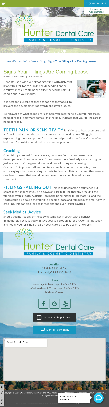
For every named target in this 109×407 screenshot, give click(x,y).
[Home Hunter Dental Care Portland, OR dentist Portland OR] (54, 31)
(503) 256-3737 (97, 3)
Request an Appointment (96, 10)
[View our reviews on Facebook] (43, 303)
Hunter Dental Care (34, 392)
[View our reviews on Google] (54, 303)
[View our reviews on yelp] (65, 303)
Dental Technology (57, 329)
